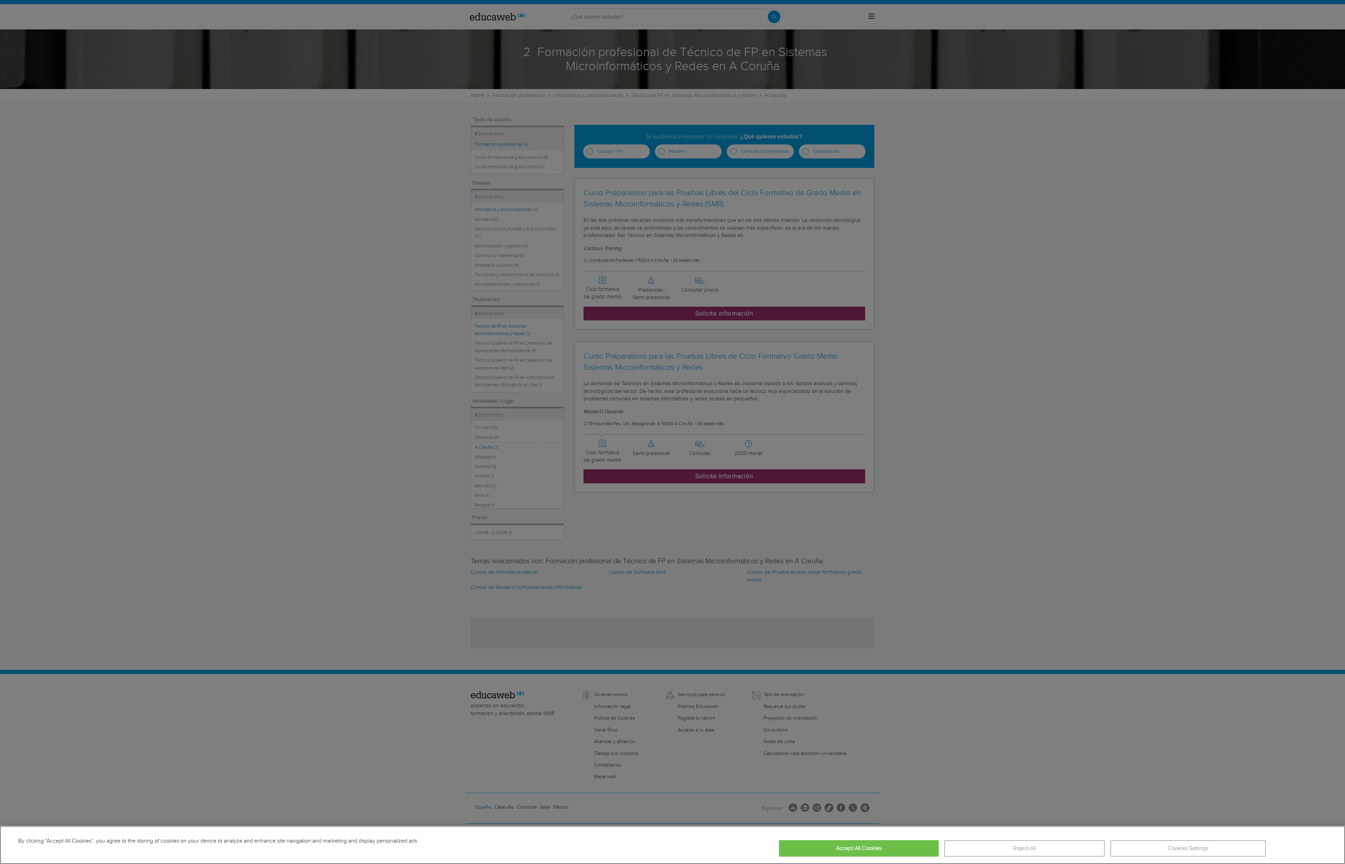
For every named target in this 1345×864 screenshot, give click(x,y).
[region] (672, 845)
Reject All (1024, 848)
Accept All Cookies (859, 848)
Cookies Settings (1188, 848)
